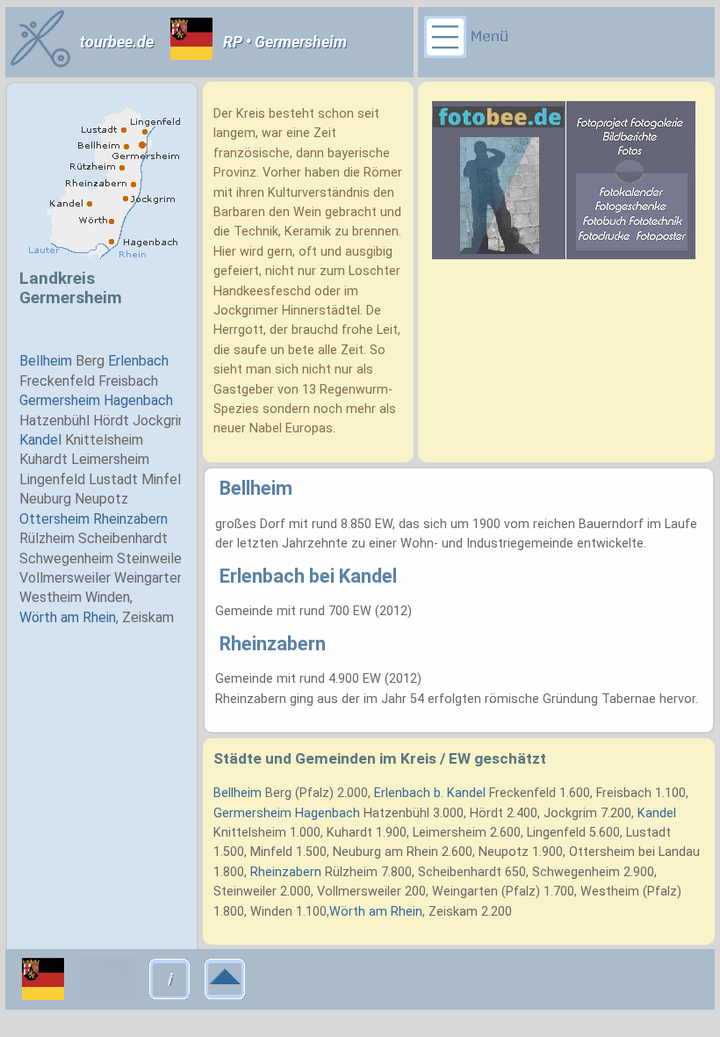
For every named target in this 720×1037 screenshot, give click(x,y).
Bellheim (237, 793)
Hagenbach (327, 813)
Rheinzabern (285, 872)
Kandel (656, 813)
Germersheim (252, 813)
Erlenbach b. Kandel (430, 793)
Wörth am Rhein (375, 911)
